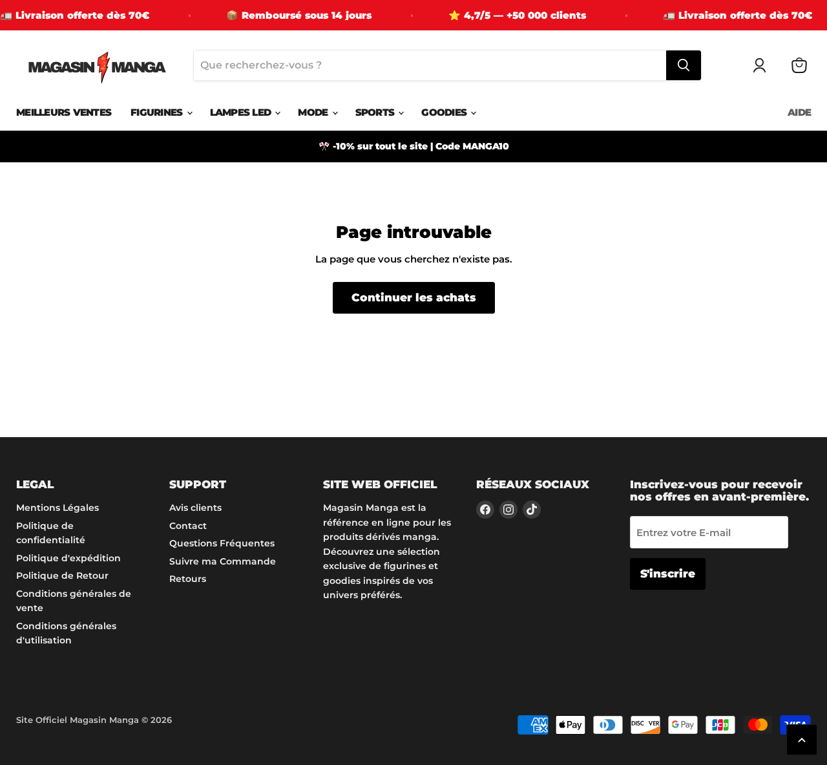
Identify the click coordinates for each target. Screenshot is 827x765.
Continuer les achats (413, 297)
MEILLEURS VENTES (63, 112)
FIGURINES (158, 112)
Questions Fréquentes (222, 543)
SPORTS (376, 112)
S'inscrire (667, 573)
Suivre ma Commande (222, 561)
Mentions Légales (57, 507)
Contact (188, 526)
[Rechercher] (683, 65)
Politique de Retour (62, 575)
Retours (187, 579)
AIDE (799, 112)
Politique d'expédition (68, 558)
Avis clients (195, 507)
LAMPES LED (242, 112)
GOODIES (445, 112)
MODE (314, 112)
